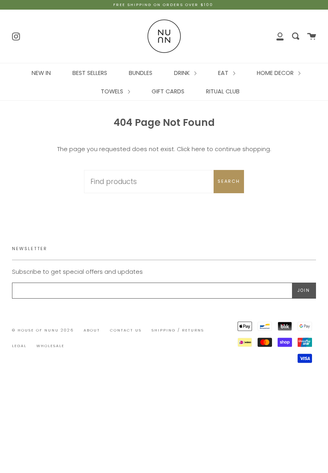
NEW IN (41, 73)
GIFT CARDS (168, 91)
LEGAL (19, 345)
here (198, 149)
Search (229, 181)
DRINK (182, 73)
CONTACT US (126, 330)
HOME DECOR (276, 73)
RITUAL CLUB (223, 91)
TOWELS (113, 91)
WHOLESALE (50, 345)
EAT (224, 73)
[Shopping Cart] (311, 36)
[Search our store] (295, 36)
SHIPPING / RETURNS (178, 330)
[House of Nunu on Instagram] (16, 35)
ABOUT (92, 330)
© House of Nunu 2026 (43, 330)
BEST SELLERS (89, 73)
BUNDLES (140, 73)
